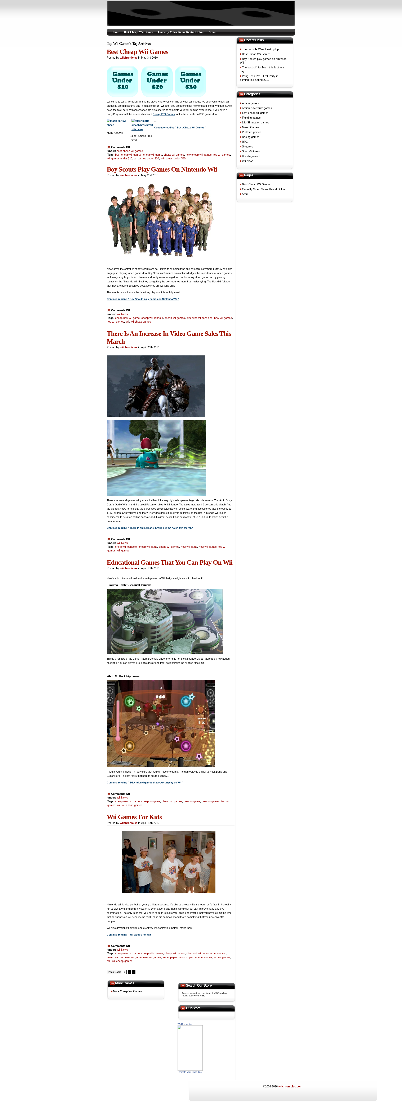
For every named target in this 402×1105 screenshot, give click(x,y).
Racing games (250, 136)
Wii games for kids (134, 817)
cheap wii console (152, 317)
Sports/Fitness (251, 151)
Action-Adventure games (257, 108)
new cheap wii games (199, 154)
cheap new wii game (127, 317)
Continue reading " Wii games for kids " (130, 934)
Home (115, 32)
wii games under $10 (119, 158)
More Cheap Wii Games (127, 991)
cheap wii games (174, 154)
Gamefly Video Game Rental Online (181, 32)
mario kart (220, 953)
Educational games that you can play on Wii (169, 562)
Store (212, 32)
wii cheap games (141, 321)
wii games (123, 550)
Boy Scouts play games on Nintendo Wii (162, 169)
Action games (250, 103)
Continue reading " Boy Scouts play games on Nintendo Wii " (143, 299)
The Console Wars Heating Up (260, 49)
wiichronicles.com (290, 1086)
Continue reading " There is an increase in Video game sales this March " (150, 528)
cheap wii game (152, 154)
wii (127, 321)
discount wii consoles (200, 317)
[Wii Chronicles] (190, 1070)
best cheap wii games (130, 151)
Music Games (250, 127)
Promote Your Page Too (190, 1072)
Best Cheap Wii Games (138, 32)
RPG (245, 141)
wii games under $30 (173, 158)
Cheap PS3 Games (164, 114)
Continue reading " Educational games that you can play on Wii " (145, 782)
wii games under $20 (146, 158)
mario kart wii (115, 957)
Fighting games (251, 117)
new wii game (189, 546)
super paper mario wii (199, 957)
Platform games (251, 132)
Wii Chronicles (185, 1024)
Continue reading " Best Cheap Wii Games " (180, 127)
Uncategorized (250, 156)
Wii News (122, 314)
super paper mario (173, 957)
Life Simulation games (255, 122)
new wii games (223, 317)
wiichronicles (128, 57)
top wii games (221, 154)
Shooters (247, 146)
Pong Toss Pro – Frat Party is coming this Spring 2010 (259, 77)
